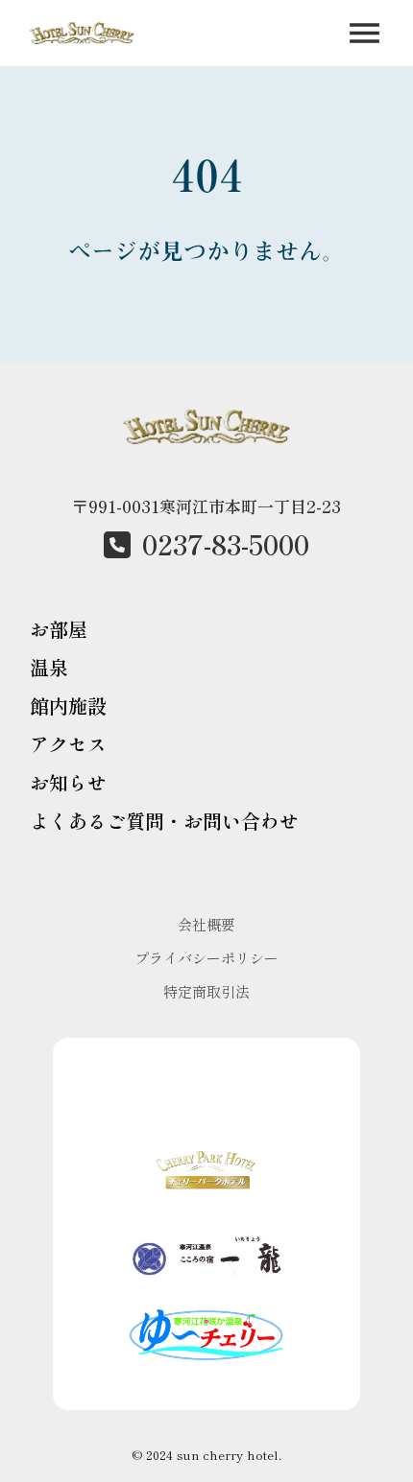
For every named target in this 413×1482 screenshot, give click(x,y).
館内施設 (68, 705)
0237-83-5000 (225, 544)
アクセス (68, 744)
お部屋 (58, 629)
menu (364, 33)
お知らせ (68, 782)
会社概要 (206, 924)
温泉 (49, 667)
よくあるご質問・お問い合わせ (164, 821)
